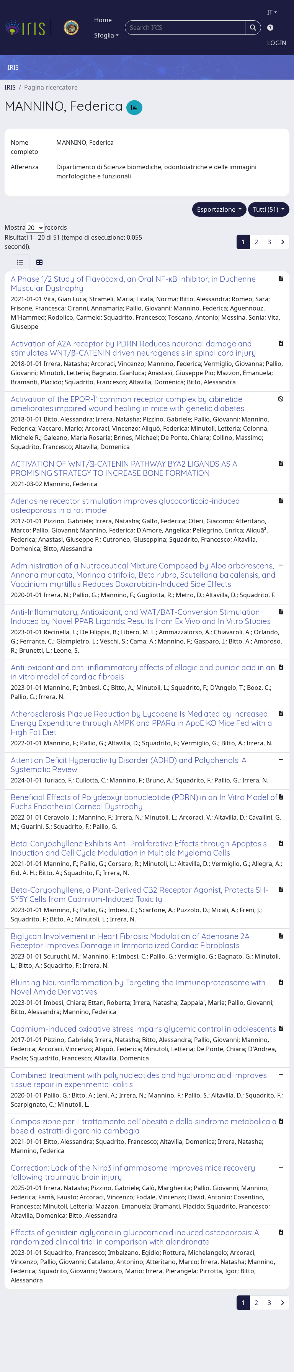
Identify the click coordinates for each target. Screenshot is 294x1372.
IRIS (10, 87)
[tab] (20, 262)
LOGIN (276, 43)
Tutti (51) (266, 209)
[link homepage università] (71, 27)
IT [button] (270, 12)
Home (103, 20)
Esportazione (217, 209)
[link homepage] (28, 27)
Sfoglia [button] (104, 35)
